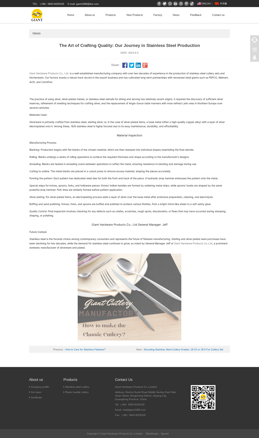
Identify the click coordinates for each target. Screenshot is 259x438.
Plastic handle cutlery (77, 392)
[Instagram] (181, 3)
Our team (35, 392)
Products (111, 14)
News (176, 14)
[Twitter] (164, 3)
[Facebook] (159, 3)
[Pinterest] (186, 3)
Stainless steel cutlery (77, 386)
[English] (204, 3)
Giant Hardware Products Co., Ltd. (49, 73)
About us (90, 14)
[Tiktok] (192, 3)
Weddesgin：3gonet (157, 433)
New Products (135, 14)
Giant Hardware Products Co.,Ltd (193, 243)
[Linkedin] (175, 3)
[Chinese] (221, 3)
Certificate (36, 397)
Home (70, 14)
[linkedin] (138, 65)
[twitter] (132, 65)
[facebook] (125, 65)
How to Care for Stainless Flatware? (85, 349)
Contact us (218, 14)
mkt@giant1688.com (134, 409)
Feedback (196, 14)
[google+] (145, 65)
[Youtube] (170, 3)
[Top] (254, 58)
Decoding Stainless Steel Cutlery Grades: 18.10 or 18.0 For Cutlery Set (183, 349)
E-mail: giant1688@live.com (83, 3)
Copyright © (93, 433)
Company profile (40, 386)
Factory (157, 14)
